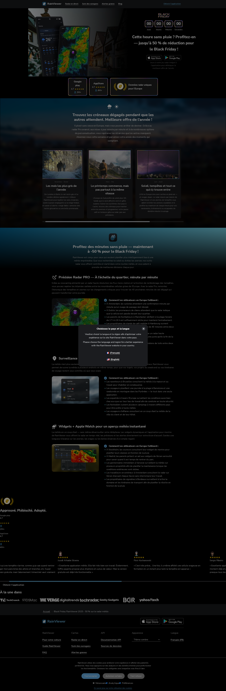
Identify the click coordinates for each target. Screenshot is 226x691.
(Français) (115, 352)
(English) (115, 359)
